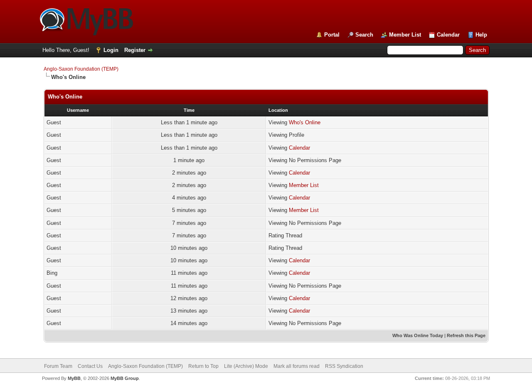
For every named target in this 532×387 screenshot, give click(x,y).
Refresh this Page (466, 335)
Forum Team (58, 366)
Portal (332, 35)
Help (481, 35)
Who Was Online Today (417, 335)
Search (364, 35)
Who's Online (304, 122)
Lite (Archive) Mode (246, 366)
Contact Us (90, 366)
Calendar (448, 35)
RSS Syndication (344, 366)
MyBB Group (125, 378)
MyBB (74, 378)
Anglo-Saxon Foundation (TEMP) (81, 69)
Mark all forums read (296, 366)
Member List (405, 35)
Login (110, 50)
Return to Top (203, 366)
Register (134, 50)
